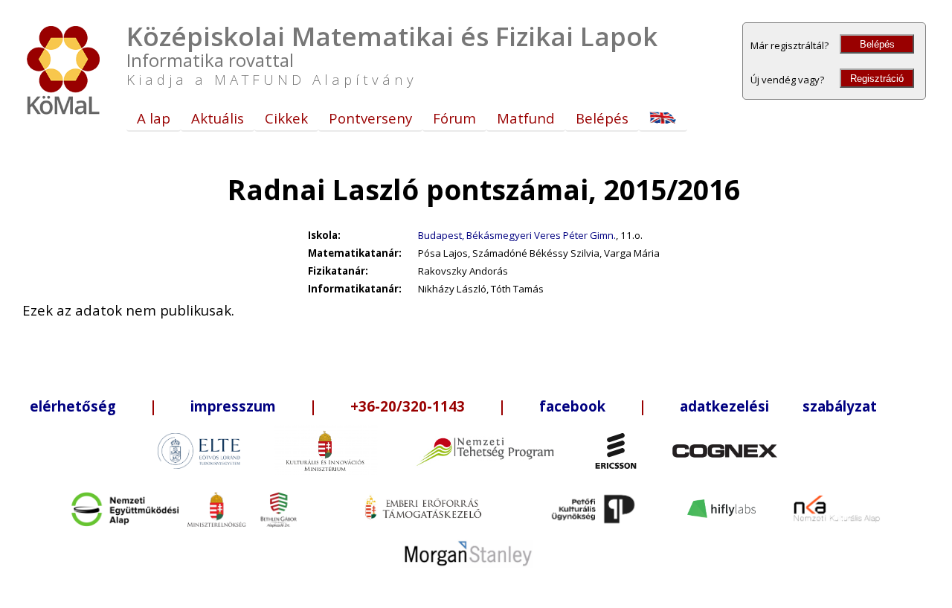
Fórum (454, 118)
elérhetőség (73, 406)
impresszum (233, 406)
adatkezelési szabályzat (778, 406)
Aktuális (217, 118)
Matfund (526, 118)
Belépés (877, 44)
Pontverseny (370, 118)
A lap (153, 118)
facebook (572, 406)
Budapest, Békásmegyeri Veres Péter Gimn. (517, 235)
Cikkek (286, 118)
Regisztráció (877, 78)
